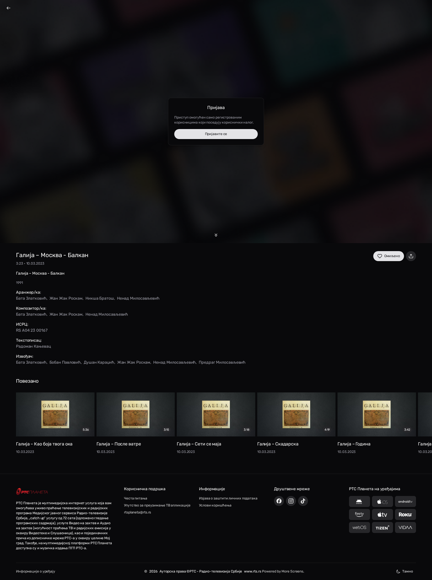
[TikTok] (303, 501)
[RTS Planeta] (32, 491)
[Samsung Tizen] (382, 527)
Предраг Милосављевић (222, 362)
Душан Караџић (99, 362)
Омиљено (392, 256)
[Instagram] (291, 501)
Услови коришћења (215, 505)
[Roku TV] (405, 514)
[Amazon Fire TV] (359, 514)
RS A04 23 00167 (32, 330)
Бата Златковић (31, 298)
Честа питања (135, 498)
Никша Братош (100, 298)
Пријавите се (216, 134)
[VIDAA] (405, 527)
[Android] (359, 501)
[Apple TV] (382, 514)
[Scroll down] (216, 235)
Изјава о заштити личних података (228, 498)
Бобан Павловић (65, 362)
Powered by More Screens (282, 571)
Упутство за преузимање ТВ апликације (157, 505)
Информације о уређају (35, 571)
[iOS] (382, 501)
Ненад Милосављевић (138, 298)
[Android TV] (405, 501)
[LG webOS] (359, 527)
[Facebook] (279, 501)
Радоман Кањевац (33, 346)
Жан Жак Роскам (66, 298)
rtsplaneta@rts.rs (137, 512)
